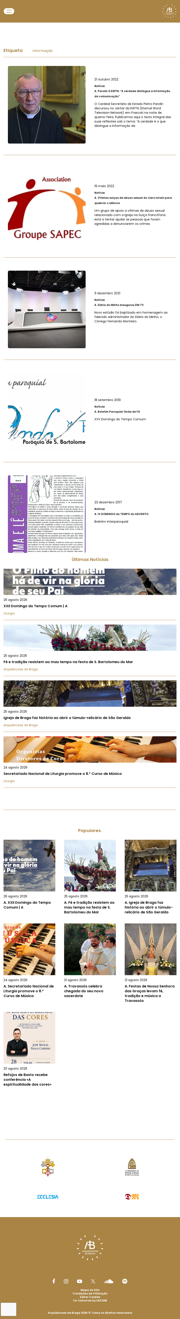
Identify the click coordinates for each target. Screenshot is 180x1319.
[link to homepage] (169, 11)
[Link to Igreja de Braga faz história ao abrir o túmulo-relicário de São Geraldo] (90, 706)
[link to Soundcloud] (108, 1281)
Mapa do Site (90, 1290)
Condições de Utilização (90, 1293)
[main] (90, 571)
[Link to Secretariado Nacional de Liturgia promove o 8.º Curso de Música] (90, 762)
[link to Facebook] (53, 1281)
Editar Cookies (90, 1297)
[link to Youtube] (79, 1281)
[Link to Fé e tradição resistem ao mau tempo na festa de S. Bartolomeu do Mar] (90, 650)
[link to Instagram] (66, 1281)
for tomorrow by (90, 1300)
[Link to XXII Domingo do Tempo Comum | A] (90, 594)
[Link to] (90, 105)
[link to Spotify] (125, 1281)
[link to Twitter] (93, 1281)
